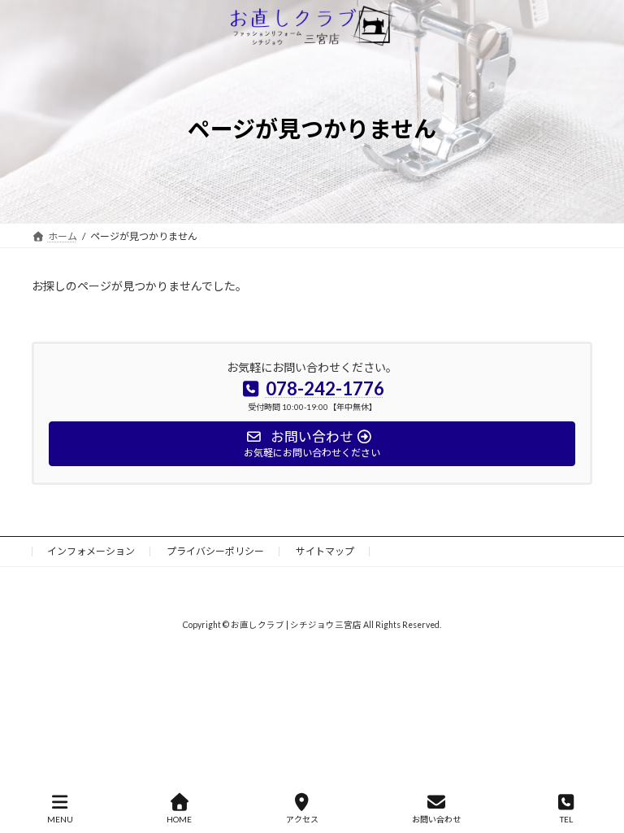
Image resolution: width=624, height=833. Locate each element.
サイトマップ (325, 551)
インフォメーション (91, 551)
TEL (566, 819)
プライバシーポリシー (215, 551)
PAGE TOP (598, 757)
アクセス (302, 819)
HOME (179, 819)
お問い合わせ (436, 819)
